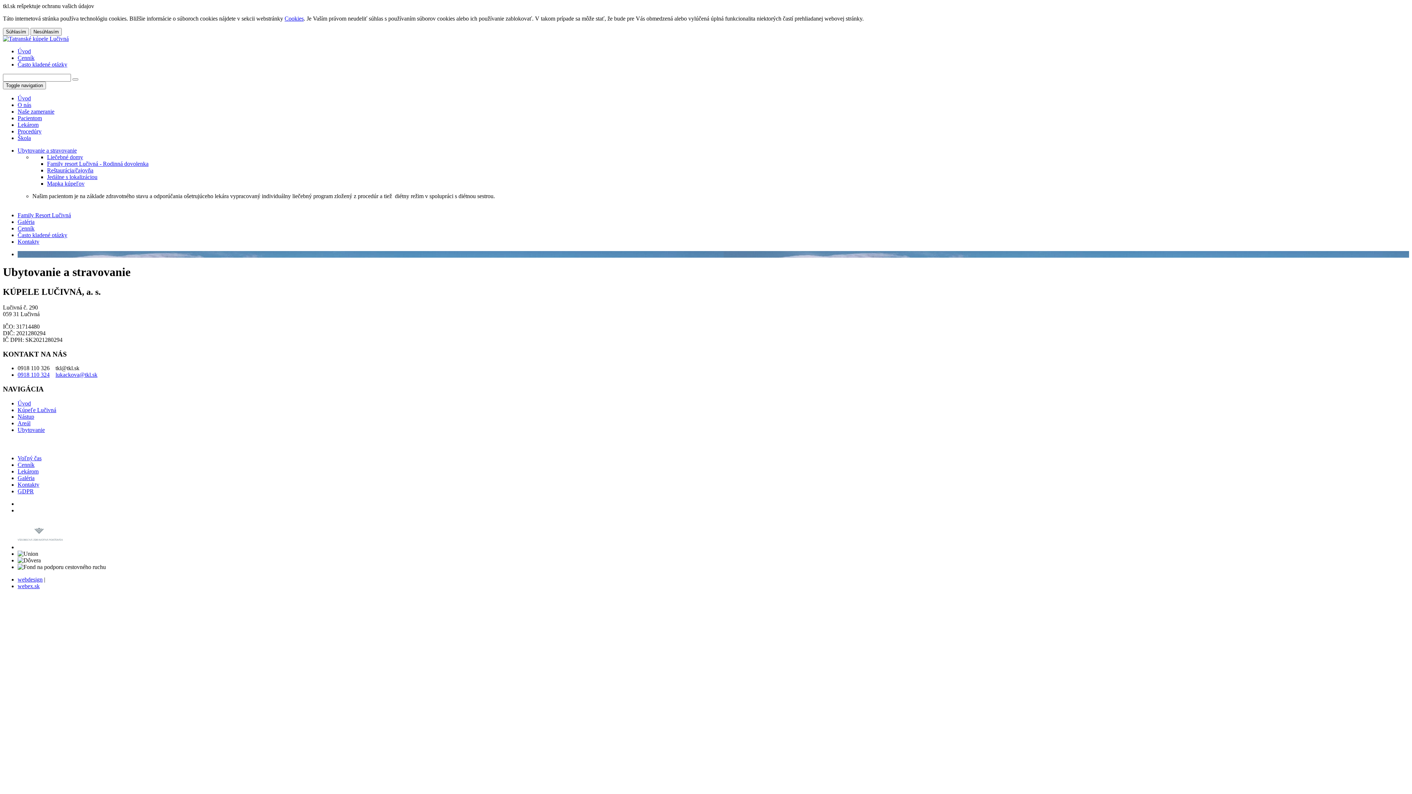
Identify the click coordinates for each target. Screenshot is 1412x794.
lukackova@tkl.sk (76, 375)
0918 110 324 (34, 375)
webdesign (30, 579)
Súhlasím (16, 32)
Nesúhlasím (46, 32)
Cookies (294, 18)
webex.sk (29, 586)
